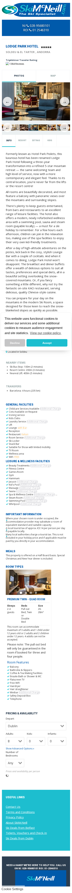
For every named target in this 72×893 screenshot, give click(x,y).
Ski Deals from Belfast (20, 828)
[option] (36, 101)
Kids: (29, 733)
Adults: (10, 733)
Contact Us (13, 807)
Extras (36, 140)
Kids (49, 140)
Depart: (10, 718)
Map (53, 75)
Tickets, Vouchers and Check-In (26, 833)
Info (9, 140)
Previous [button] (7, 101)
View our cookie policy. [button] (45, 333)
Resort (22, 140)
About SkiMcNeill (16, 822)
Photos (19, 75)
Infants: (52, 733)
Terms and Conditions (20, 812)
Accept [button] (47, 342)
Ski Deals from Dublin (19, 838)
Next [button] (64, 101)
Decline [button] (15, 342)
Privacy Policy (15, 817)
